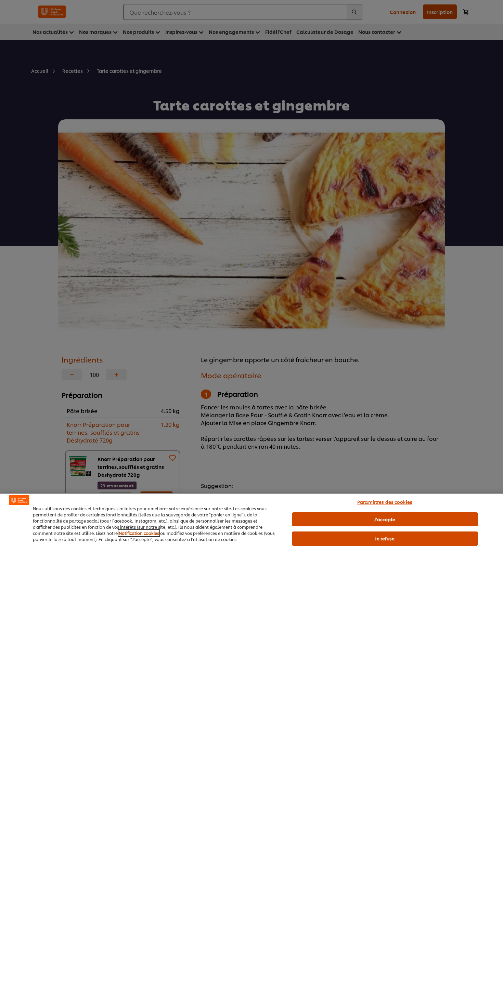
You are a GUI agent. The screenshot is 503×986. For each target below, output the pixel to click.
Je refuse (385, 538)
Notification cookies (139, 533)
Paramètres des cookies (384, 502)
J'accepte (384, 519)
